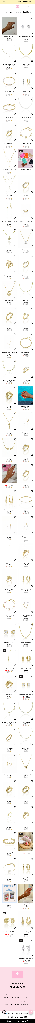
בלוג (10, 997)
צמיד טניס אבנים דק (9, 117)
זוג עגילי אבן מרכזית (9, 643)
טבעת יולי (9, 406)
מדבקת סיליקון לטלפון (26, 169)
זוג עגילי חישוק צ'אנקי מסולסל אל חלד (25, 932)
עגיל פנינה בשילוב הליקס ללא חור (9, 353)
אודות (5, 997)
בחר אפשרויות (32, 33)
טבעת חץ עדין (25, 275)
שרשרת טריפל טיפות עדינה (9, 722)
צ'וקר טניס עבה (26, 722)
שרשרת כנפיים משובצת (9, 458)
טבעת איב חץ (25, 484)
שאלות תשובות (27, 994)
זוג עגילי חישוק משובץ (26, 91)
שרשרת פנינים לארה (26, 117)
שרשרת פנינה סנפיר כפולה (9, 169)
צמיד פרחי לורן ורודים (9, 615)
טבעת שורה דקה (9, 748)
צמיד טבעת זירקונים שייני (25, 406)
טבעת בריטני (26, 826)
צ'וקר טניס (25, 301)
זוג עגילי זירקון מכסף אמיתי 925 (26, 37)
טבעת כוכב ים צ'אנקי (9, 275)
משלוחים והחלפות (15, 994)
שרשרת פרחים (26, 748)
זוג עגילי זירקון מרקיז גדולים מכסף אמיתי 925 (26, 959)
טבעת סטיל (26, 563)
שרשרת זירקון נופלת (9, 563)
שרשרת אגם (9, 195)
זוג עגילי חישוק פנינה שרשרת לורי (9, 222)
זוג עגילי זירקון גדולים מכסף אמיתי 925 (26, 695)
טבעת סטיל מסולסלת (9, 800)
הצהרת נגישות (9, 1001)
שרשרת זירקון (25, 249)
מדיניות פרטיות (25, 1004)
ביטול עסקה (16, 1004)
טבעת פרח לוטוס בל (9, 143)
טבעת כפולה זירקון (26, 380)
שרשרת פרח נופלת (9, 668)
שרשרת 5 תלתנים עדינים (9, 380)
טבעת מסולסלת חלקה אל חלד (25, 800)
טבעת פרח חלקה (9, 589)
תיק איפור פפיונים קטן (26, 852)
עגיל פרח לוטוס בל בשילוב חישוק (25, 616)
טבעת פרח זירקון (26, 327)
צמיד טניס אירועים (9, 91)
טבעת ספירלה (25, 458)
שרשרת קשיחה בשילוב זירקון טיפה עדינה (9, 64)
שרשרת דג (9, 432)
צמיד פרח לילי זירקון (9, 878)
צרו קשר (25, 1001)
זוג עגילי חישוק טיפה (9, 826)
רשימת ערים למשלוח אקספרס (21, 997)
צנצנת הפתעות (9, 904)
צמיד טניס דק (25, 510)
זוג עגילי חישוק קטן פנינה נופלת (25, 536)
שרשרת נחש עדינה (26, 64)
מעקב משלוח (5, 994)
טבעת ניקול (9, 695)
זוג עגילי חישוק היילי (9, 510)
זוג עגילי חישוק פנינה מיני (25, 432)
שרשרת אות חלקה (9, 301)
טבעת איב (25, 195)
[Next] (1, 1)
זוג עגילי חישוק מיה (26, 589)
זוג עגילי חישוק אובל (26, 878)
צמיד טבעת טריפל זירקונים (9, 484)
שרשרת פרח (9, 249)
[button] (28, 6)
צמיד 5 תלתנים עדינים (25, 143)
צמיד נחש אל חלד (25, 353)
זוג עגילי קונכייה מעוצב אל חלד (9, 932)
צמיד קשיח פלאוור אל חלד (9, 852)
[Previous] (33, 1)
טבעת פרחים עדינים (9, 327)
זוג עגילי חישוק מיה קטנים (9, 774)
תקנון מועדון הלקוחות (16, 1008)
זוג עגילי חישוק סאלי (26, 668)
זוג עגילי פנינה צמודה (9, 536)
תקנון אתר (17, 1001)
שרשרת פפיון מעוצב (26, 774)
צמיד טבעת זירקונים (9, 37)
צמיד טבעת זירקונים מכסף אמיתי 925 (25, 904)
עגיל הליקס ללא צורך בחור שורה (25, 222)
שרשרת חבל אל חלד (26, 643)
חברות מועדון (7, 1004)
